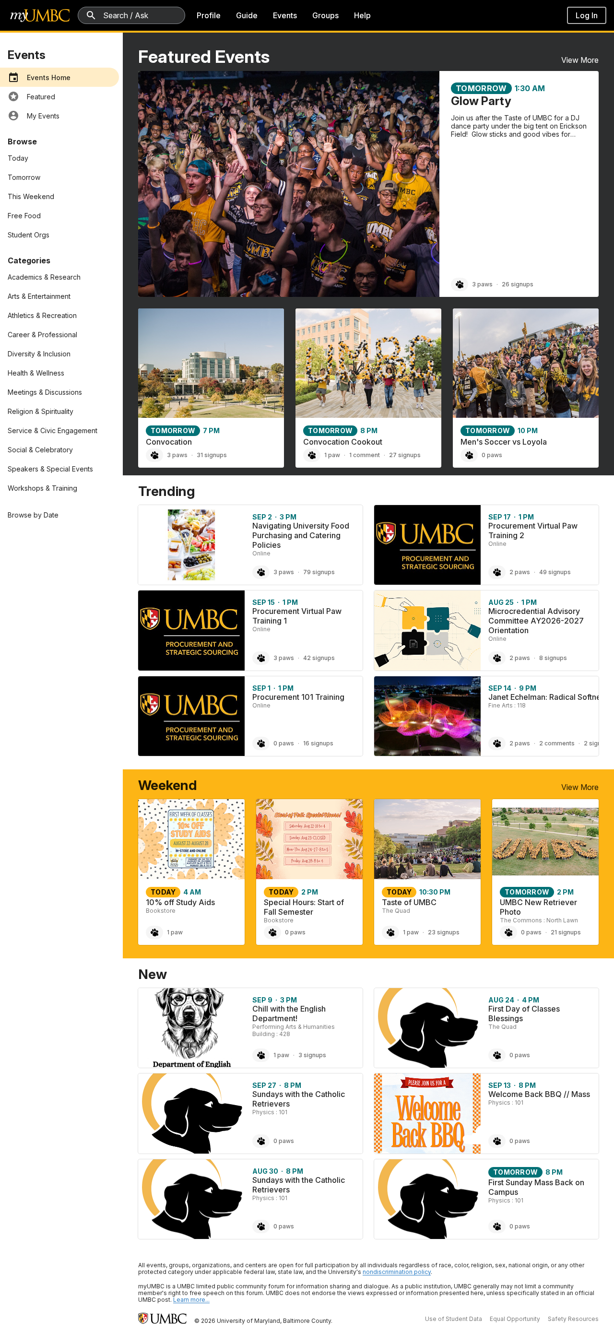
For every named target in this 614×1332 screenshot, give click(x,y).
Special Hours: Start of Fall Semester (304, 907)
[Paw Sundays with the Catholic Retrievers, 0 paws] (261, 1141)
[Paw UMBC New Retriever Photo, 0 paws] (508, 932)
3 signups (312, 1055)
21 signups (566, 932)
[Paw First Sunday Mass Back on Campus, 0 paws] (497, 1226)
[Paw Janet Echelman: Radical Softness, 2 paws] (497, 743)
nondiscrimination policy (397, 1271)
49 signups (555, 572)
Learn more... (191, 1299)
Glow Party (481, 101)
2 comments (557, 743)
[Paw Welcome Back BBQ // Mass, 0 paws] (497, 1141)
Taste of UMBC (409, 902)
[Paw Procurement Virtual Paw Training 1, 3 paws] (261, 658)
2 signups (598, 743)
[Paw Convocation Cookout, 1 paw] (311, 455)
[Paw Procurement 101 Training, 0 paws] (261, 743)
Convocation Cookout (342, 442)
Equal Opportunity (515, 1318)
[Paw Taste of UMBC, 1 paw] (390, 932)
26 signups (517, 284)
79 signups (319, 572)
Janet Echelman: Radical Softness (548, 697)
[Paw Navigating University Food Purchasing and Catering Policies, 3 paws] (261, 572)
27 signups (405, 455)
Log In (587, 15)
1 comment (364, 455)
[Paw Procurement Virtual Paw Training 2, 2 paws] (497, 572)
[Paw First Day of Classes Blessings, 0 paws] (497, 1055)
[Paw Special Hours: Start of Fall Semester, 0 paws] (272, 932)
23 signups (444, 932)
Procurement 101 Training (298, 697)
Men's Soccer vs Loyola (503, 442)
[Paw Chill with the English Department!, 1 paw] (261, 1055)
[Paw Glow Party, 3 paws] (459, 284)
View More (580, 60)
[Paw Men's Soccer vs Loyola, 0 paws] (469, 455)
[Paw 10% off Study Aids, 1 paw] (154, 932)
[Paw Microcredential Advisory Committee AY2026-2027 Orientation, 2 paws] (497, 658)
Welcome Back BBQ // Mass (539, 1094)
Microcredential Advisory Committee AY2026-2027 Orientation (536, 620)
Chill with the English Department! (289, 1013)
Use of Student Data (453, 1318)
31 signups (212, 455)
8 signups (553, 657)
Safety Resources (573, 1318)
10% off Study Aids (180, 902)
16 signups (318, 743)
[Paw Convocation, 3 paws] (154, 455)
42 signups (319, 657)
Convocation (169, 442)
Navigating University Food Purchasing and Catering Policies (300, 535)
